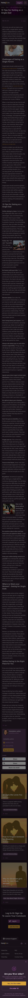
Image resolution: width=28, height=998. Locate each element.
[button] (14, 499)
